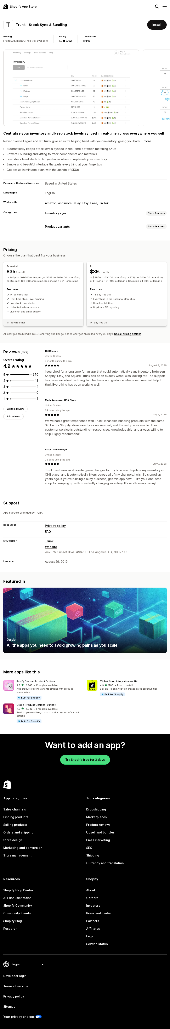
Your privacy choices (19, 1017)
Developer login (15, 976)
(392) (69, 40)
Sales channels (14, 809)
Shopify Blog (12, 921)
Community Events (17, 913)
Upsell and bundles (100, 832)
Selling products (15, 825)
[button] (43, 690)
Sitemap (9, 1006)
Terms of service (15, 986)
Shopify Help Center (18, 890)
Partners (92, 921)
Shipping (92, 855)
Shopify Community (17, 906)
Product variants (57, 226)
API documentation (17, 898)
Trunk (86, 40)
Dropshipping (96, 809)
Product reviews (98, 825)
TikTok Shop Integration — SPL (119, 681)
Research (10, 929)
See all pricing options (127, 333)
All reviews (13, 416)
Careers (92, 898)
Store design (12, 840)
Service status (97, 944)
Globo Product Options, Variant (36, 704)
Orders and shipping (18, 832)
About (90, 890)
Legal (90, 936)
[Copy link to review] (60, 351)
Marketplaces (96, 817)
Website (51, 547)
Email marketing (98, 840)
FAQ (48, 531)
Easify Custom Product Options (36, 681)
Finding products (15, 817)
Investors (93, 906)
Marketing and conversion (22, 848)
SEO (89, 848)
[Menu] (165, 7)
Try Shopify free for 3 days (85, 760)
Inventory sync (56, 213)
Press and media (98, 913)
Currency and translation (105, 863)
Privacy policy (55, 526)
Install (157, 25)
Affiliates (93, 929)
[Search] (157, 7)
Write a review (15, 408)
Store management (17, 855)
